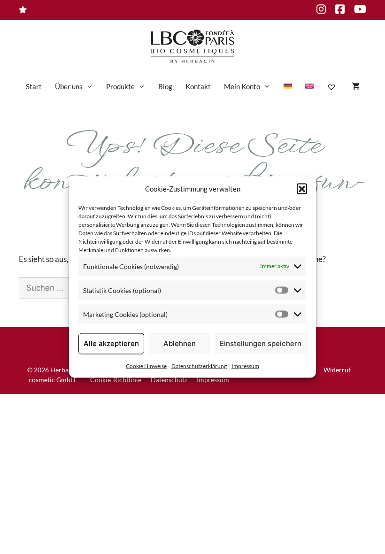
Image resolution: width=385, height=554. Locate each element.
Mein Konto (242, 86)
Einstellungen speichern (260, 343)
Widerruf (337, 370)
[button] (302, 188)
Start (34, 86)
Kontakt (198, 86)
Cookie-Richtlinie (115, 380)
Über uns (69, 86)
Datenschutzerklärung (199, 365)
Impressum (245, 365)
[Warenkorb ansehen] (355, 86)
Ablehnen (179, 343)
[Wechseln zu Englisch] (309, 86)
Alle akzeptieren (111, 343)
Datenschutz (169, 380)
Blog (165, 86)
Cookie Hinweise (146, 365)
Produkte (120, 86)
